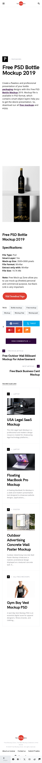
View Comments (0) (19, 341)
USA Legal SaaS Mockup (19, 422)
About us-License (8, 751)
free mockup (31, 308)
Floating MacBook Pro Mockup (17, 480)
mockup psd (33, 313)
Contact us (22, 751)
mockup (7, 313)
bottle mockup (16, 308)
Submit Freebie (34, 751)
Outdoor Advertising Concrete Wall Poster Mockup (19, 542)
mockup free (19, 313)
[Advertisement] (21, 28)
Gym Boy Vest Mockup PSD (18, 605)
